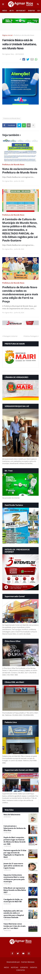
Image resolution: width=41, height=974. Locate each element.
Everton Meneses (27, 962)
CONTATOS (20, 970)
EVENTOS (31, 11)
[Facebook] (24, 59)
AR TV (11, 11)
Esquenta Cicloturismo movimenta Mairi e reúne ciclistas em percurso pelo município (14, 878)
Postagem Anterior (10, 336)
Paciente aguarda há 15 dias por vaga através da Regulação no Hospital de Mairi (15, 853)
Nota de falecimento (12, 814)
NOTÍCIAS (14, 967)
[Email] (32, 59)
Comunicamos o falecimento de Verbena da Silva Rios (15, 828)
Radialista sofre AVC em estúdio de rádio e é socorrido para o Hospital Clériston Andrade (14, 914)
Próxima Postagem (31, 336)
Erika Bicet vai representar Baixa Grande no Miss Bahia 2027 (15, 890)
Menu (3, 4)
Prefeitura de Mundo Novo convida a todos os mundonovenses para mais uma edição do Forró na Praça (20, 294)
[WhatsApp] (36, 59)
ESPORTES (24, 967)
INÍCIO (4, 11)
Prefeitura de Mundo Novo (24, 35)
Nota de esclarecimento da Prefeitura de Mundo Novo (19, 170)
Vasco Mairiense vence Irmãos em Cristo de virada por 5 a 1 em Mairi (14, 926)
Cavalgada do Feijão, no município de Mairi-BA (13, 900)
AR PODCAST (21, 11)
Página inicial (7, 35)
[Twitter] (27, 59)
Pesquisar (38, 4)
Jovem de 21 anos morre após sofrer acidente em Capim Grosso (13, 865)
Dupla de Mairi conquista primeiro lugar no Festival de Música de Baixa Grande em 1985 (15, 840)
